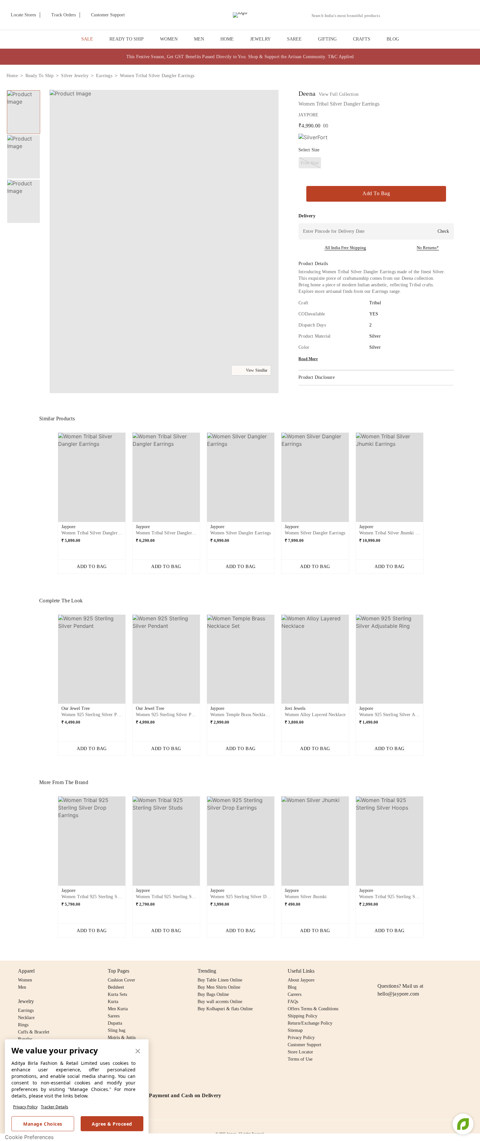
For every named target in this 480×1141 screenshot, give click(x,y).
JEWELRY (260, 39)
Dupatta (115, 1023)
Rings (23, 1024)
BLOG (393, 39)
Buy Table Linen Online (220, 980)
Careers (294, 994)
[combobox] (348, 15)
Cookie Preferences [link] (29, 1137)
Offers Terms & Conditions (313, 1008)
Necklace (26, 1017)
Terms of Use (300, 1059)
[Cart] (437, 15)
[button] (404, 15)
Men (22, 987)
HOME (227, 39)
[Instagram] (381, 971)
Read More (308, 359)
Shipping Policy (302, 1016)
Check (443, 231)
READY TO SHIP (126, 39)
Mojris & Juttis (122, 1037)
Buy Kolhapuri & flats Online (225, 1008)
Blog (292, 987)
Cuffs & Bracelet (33, 1032)
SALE (87, 39)
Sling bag (116, 1030)
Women (25, 980)
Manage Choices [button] (42, 1124)
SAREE (294, 39)
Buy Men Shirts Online (219, 987)
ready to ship (39, 75)
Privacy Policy (25, 1107)
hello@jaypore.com (398, 994)
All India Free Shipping (345, 247)
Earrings (26, 1010)
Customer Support (304, 1044)
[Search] (388, 15)
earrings (104, 75)
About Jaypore (301, 980)
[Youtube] (419, 971)
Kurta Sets (117, 994)
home (12, 75)
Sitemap (295, 1030)
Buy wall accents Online (220, 1001)
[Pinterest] (432, 971)
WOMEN (169, 39)
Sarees (114, 1016)
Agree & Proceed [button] (112, 1124)
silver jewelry (74, 75)
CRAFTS (361, 39)
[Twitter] (406, 971)
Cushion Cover (121, 980)
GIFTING (327, 39)
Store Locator (300, 1051)
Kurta (113, 1001)
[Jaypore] (240, 15)
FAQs (293, 1001)
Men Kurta (118, 1008)
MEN (199, 39)
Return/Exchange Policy (310, 1023)
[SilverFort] (313, 137)
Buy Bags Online (213, 994)
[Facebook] (394, 971)
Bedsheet (116, 987)
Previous (52, 480)
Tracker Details (54, 1107)
